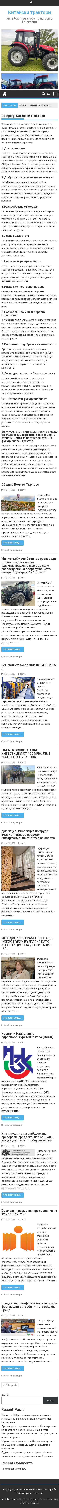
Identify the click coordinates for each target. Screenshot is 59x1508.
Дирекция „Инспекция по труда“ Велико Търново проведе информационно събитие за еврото (28, 834)
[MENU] (55, 94)
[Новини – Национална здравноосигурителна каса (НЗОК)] (18, 1047)
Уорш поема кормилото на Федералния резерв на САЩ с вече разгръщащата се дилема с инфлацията (28, 1444)
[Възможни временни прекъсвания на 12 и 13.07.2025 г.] (18, 1224)
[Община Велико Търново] (18, 494)
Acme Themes (31, 1502)
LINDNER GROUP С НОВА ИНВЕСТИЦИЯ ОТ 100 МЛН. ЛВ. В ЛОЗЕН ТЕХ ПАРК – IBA (26, 753)
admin (23, 490)
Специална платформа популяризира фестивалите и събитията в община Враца (29, 1306)
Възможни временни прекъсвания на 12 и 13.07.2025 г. (29, 1212)
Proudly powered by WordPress (18, 1499)
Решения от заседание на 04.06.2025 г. (28, 666)
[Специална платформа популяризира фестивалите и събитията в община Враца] (18, 1320)
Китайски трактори (29, 12)
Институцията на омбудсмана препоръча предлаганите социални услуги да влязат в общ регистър (27, 1137)
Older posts (11, 1385)
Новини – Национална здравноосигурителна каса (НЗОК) (27, 1035)
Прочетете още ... (12, 543)
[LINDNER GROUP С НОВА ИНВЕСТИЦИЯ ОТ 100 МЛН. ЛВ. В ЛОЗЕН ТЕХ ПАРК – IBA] (18, 767)
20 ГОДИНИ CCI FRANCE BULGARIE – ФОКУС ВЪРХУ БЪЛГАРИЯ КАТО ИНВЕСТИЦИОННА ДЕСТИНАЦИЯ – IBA (28, 943)
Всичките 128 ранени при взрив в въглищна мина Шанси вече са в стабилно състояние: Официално (26, 1418)
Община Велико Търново (20, 484)
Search (5, 1394)
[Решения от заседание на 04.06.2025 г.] (18, 678)
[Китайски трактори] (29, 88)
